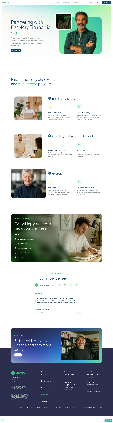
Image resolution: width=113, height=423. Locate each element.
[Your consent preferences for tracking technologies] (2, 420)
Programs (25, 390)
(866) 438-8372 (69, 374)
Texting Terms (75, 407)
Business (44, 395)
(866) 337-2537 (92, 374)
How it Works (46, 381)
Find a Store (45, 388)
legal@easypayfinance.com (92, 389)
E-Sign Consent (30, 407)
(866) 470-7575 (69, 385)
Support (44, 401)
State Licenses (67, 407)
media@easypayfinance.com (92, 384)
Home (43, 374)
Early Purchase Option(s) (56, 407)
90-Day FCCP (46, 407)
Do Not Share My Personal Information (89, 407)
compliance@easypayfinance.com (93, 391)
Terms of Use (13, 407)
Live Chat (109, 420)
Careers (100, 407)
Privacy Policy (21, 407)
